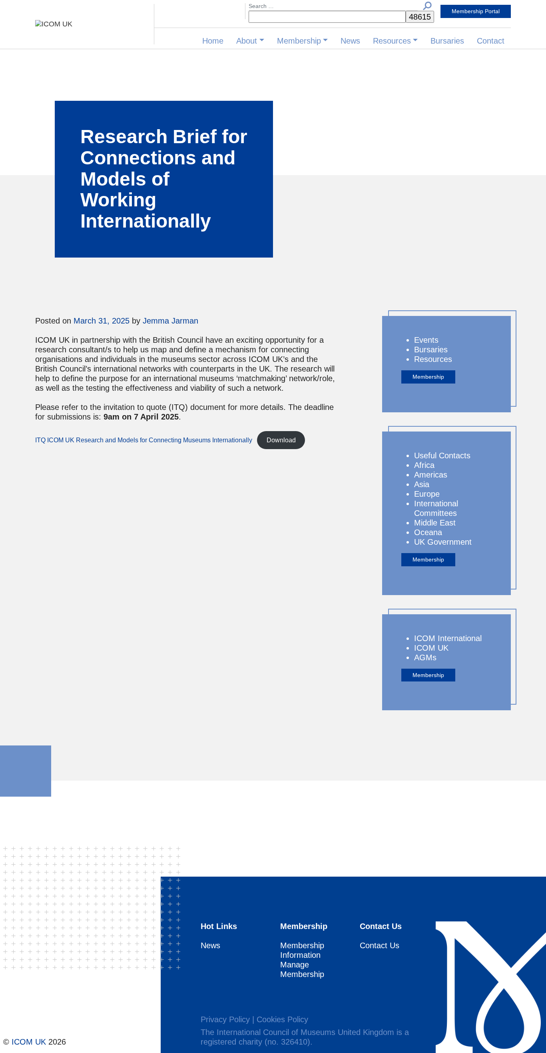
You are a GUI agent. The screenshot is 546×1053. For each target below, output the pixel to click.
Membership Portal (476, 11)
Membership (299, 40)
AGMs (425, 657)
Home (212, 40)
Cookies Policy (282, 1019)
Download (281, 440)
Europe (427, 494)
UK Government (443, 541)
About (246, 40)
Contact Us (379, 945)
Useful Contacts (442, 455)
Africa (424, 465)
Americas (430, 474)
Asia (421, 484)
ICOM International (448, 638)
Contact (490, 40)
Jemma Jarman (170, 320)
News (350, 40)
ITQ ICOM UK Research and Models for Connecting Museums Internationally (143, 440)
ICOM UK (431, 647)
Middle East (435, 522)
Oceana (428, 532)
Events (426, 340)
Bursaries (447, 40)
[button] (427, 5)
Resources (392, 40)
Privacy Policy (225, 1019)
